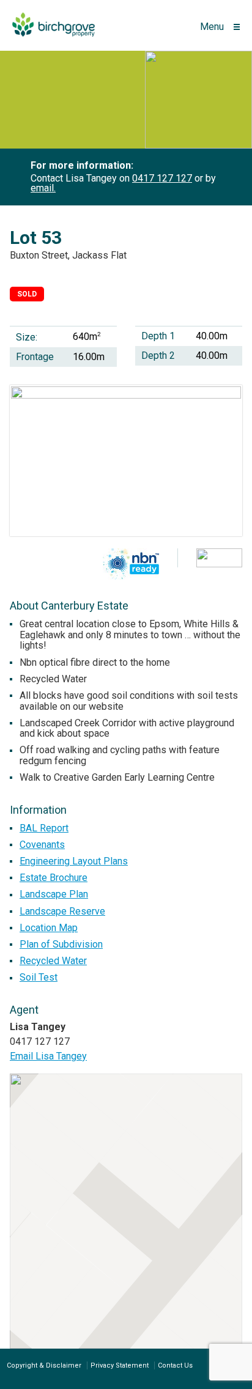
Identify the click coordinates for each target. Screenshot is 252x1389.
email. (43, 188)
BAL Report (44, 828)
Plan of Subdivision (61, 944)
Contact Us (175, 1365)
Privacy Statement (120, 1365)
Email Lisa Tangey (48, 1056)
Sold (27, 294)
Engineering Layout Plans (74, 861)
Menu (212, 26)
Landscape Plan (54, 894)
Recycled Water (53, 961)
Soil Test (38, 977)
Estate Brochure (53, 877)
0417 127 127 (162, 178)
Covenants (42, 844)
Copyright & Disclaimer (44, 1365)
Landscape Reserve (62, 911)
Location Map (49, 928)
